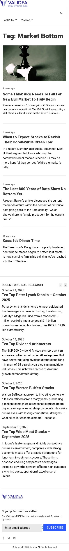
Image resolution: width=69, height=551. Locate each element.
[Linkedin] (14, 538)
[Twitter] (8, 538)
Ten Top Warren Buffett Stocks (28, 388)
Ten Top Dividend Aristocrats (26, 344)
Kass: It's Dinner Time (21, 240)
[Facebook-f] (3, 538)
